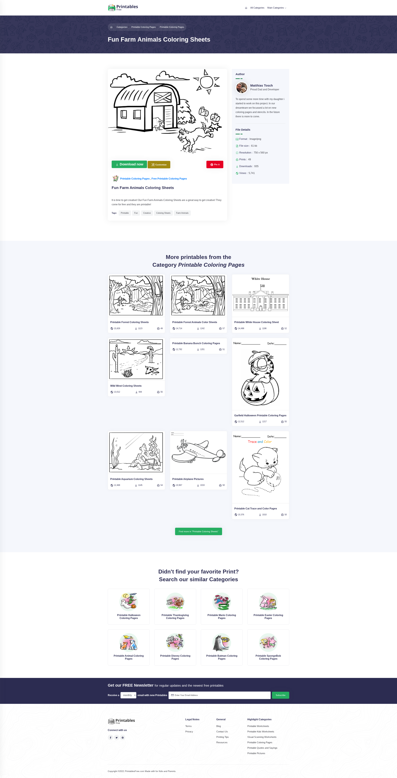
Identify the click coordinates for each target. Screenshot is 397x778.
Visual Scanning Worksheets (262, 737)
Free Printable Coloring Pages (169, 178)
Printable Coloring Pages (135, 178)
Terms (188, 726)
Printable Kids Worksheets (260, 731)
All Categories (257, 7)
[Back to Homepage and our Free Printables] (111, 27)
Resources (221, 742)
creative (147, 213)
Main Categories (276, 7)
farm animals (182, 213)
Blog (218, 726)
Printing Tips (222, 737)
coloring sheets (163, 213)
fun (136, 213)
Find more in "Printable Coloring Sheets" (198, 531)
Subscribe (280, 695)
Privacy (189, 731)
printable (125, 213)
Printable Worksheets (258, 726)
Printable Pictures (256, 753)
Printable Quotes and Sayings (262, 748)
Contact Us (222, 731)
